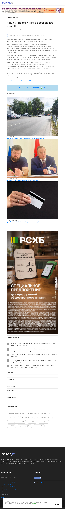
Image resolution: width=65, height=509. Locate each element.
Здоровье (10, 390)
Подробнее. (33, 503)
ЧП (30, 81)
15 (12, 484)
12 (6, 484)
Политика (10, 379)
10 (2, 484)
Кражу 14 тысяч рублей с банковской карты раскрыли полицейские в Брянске (34, 355)
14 (10, 484)
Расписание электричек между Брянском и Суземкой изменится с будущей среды (33, 361)
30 (15, 489)
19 (6, 487)
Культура (10, 394)
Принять (57, 504)
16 (14, 484)
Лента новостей (12, 17)
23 (15, 487)
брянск (13, 81)
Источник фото (12, 37)
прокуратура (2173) (27, 417)
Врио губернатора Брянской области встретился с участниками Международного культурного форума (32, 366)
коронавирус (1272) (25, 426)
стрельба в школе (22, 81)
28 (10, 489)
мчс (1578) (11, 426)
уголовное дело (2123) (44, 417)
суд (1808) (32, 422)
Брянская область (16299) (16, 413)
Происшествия (12, 397)
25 (4, 489)
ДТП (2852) (44, 413)
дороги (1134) (39, 426)
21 (10, 487)
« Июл (3, 497)
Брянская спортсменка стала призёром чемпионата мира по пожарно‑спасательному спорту (31, 350)
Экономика (11, 386)
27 (8, 489)
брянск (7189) (32, 413)
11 (4, 484)
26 (6, 489)
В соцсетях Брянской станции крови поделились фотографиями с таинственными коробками (33, 344)
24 (2, 489)
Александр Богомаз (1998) (16, 422)
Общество (10, 383)
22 (12, 487)
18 (4, 487)
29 (13, 489)
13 (8, 484)
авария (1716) (43, 422)
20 (8, 487)
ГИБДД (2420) (12, 417)
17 (2, 487)
